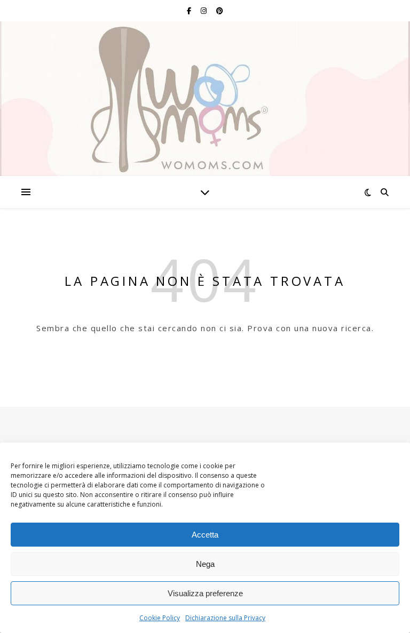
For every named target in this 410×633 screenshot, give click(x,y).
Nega (205, 563)
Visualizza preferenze (205, 593)
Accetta (205, 534)
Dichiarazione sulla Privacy (225, 617)
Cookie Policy (159, 617)
